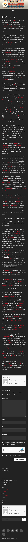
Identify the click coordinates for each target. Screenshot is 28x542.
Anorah (4, 309)
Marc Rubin (6, 377)
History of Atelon (6, 482)
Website (4, 434)
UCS (3, 86)
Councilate (17, 94)
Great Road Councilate (10, 264)
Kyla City (21, 161)
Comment (5, 398)
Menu (14, 10)
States (4, 486)
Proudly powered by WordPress (9, 538)
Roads (3, 497)
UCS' (11, 335)
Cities (3, 488)
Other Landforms (6, 503)
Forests (4, 501)
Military (4, 493)
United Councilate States (18, 37)
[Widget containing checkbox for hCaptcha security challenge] (13, 450)
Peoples (4, 484)
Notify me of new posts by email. (12, 455)
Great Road (12, 266)
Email (4, 427)
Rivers (4, 499)
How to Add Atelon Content (9, 480)
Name (4, 419)
